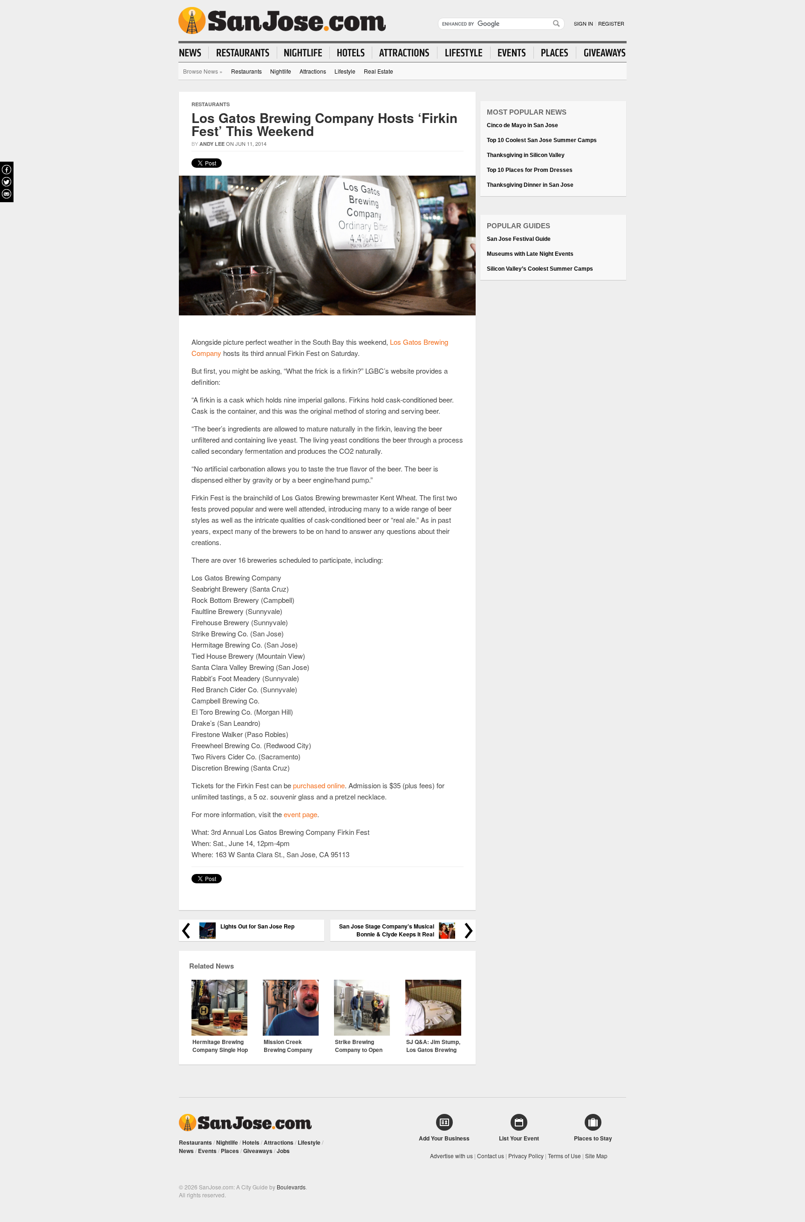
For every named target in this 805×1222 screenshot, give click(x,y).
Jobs (283, 1151)
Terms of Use (564, 1156)
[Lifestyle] (464, 53)
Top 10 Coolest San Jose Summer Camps (542, 140)
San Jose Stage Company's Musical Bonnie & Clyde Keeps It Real (386, 930)
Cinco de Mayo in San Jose (522, 125)
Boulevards (291, 1187)
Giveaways (258, 1151)
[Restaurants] (243, 53)
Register (611, 23)
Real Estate (378, 71)
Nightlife (280, 71)
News (186, 1151)
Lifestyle (344, 71)
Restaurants (246, 71)
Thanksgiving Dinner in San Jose (530, 185)
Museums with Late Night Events (530, 254)
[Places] (555, 53)
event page (300, 814)
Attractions (313, 71)
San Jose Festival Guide (519, 239)
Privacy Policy (526, 1156)
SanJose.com (282, 20)
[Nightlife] (303, 53)
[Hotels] (351, 53)
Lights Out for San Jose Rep (257, 926)
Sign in (583, 23)
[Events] (512, 53)
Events (207, 1151)
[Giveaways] (601, 53)
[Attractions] (404, 53)
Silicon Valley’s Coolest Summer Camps (540, 269)
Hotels (250, 1142)
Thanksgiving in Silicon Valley (526, 155)
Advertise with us (451, 1156)
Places (230, 1151)
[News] (194, 53)
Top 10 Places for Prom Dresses (530, 170)
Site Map (596, 1156)
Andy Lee (212, 143)
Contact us (490, 1156)
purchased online (319, 785)
